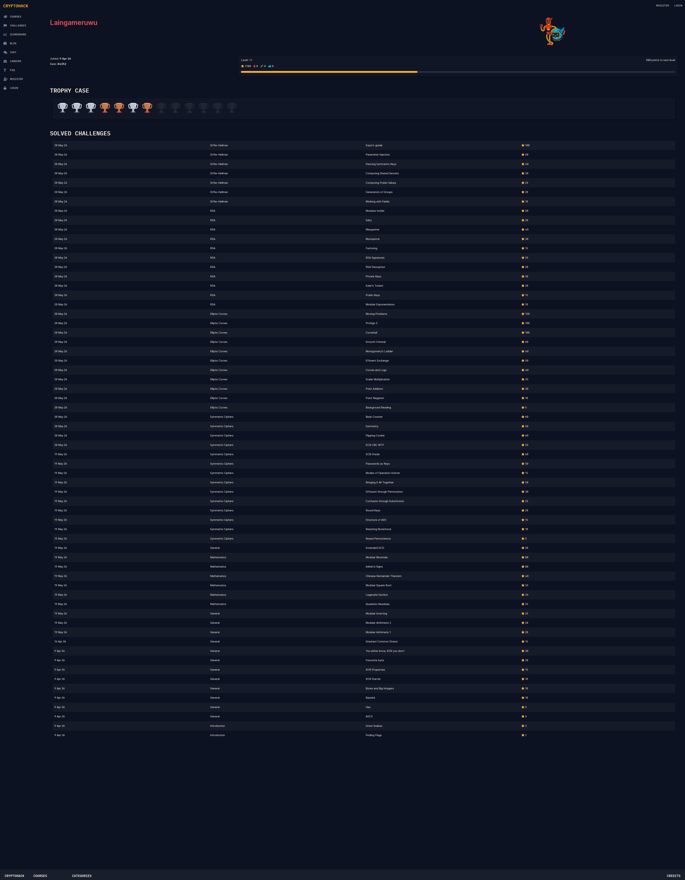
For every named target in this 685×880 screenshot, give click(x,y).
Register (662, 5)
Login (678, 5)
